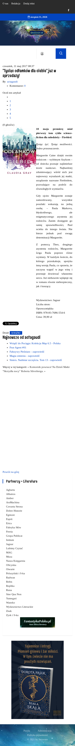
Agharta (10, 489)
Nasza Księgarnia (15, 560)
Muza (9, 556)
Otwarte (10, 569)
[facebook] (68, 10)
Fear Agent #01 (18, 347)
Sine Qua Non (13, 594)
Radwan (10, 577)
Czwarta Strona (14, 506)
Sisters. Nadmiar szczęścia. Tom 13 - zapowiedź (36, 360)
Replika (10, 586)
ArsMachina (12, 502)
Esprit (9, 519)
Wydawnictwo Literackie (19, 606)
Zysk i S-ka (12, 615)
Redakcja (15, 3)
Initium (10, 540)
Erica (9, 523)
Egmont (10, 515)
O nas (5, 3)
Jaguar (9, 544)
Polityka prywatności (37, 735)
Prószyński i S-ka (15, 573)
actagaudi (12, 81)
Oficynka (11, 565)
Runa (9, 590)
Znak (9, 611)
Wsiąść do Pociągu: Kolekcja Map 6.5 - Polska (35, 343)
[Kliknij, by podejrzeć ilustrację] (19, 151)
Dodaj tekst (29, 3)
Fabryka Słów (13, 527)
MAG (9, 552)
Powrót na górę (11, 472)
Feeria (9, 531)
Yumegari (11, 598)
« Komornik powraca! (40, 367)
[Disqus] (37, 420)
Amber (10, 498)
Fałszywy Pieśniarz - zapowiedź (27, 351)
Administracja (44, 730)
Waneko (10, 602)
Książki (16, 333)
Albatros (10, 494)
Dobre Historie (14, 510)
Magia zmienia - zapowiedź (25, 355)
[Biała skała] (37, 679)
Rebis (9, 581)
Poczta (27, 730)
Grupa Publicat (14, 535)
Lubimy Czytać (14, 548)
